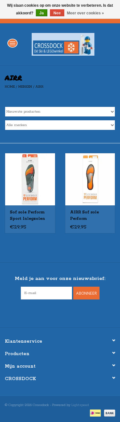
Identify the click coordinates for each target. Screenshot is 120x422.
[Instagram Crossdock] (66, 312)
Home (10, 86)
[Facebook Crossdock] (54, 312)
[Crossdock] (72, 44)
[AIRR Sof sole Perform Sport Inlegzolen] (30, 179)
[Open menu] (12, 42)
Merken (25, 86)
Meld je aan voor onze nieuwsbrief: (60, 278)
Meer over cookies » (85, 13)
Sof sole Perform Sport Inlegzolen (27, 215)
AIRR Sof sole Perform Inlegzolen (84, 216)
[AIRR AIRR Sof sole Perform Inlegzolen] (90, 179)
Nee (57, 13)
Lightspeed (80, 405)
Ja (41, 13)
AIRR (40, 86)
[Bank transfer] (108, 413)
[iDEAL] (95, 413)
